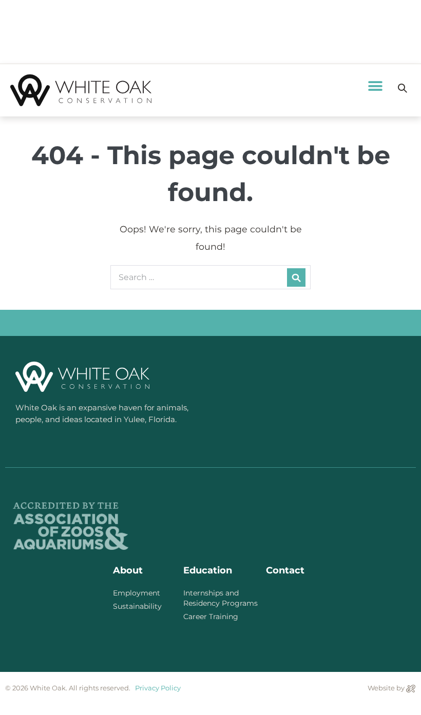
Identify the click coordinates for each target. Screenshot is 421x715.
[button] (375, 85)
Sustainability (137, 606)
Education (207, 570)
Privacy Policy (158, 688)
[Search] (296, 277)
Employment (136, 593)
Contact (285, 570)
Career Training (210, 616)
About (128, 570)
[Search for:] (210, 276)
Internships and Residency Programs (220, 598)
